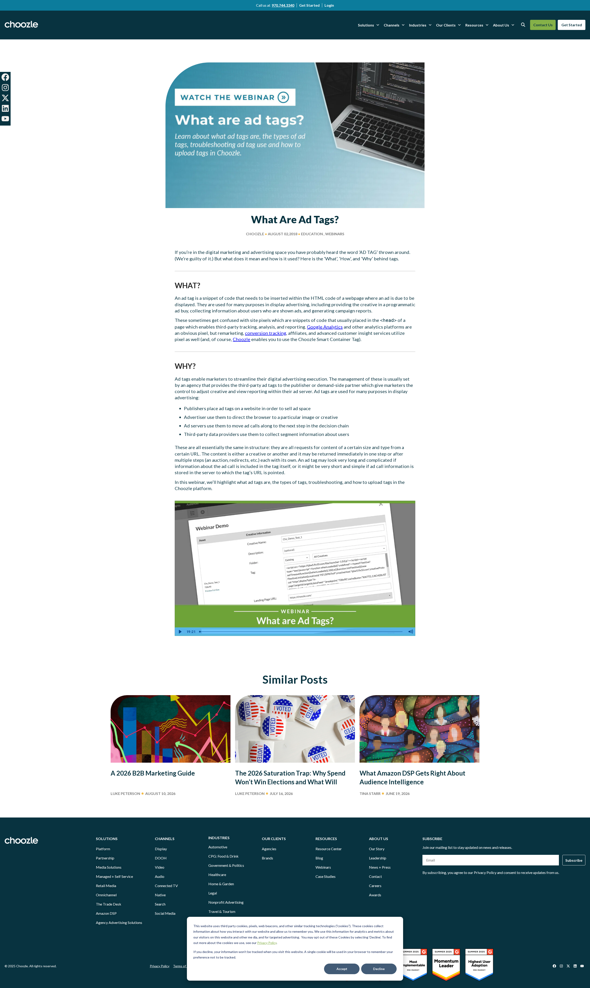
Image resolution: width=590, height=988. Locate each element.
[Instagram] (5, 87)
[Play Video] (180, 631)
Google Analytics (325, 326)
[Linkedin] (5, 108)
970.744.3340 (283, 5)
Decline (379, 969)
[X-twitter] (5, 98)
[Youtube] (5, 119)
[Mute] (410, 631)
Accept (341, 969)
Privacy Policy (267, 943)
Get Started (309, 5)
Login (329, 5)
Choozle (241, 339)
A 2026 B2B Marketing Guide (153, 773)
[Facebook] (5, 77)
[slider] (301, 631)
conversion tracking (265, 333)
